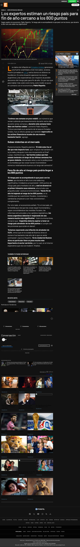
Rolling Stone (46, 531)
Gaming (41, 522)
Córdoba (51, 519)
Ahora (3, 519)
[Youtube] (38, 514)
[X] (34, 514)
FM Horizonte (58, 527)
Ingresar (64, 1)
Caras (32, 522)
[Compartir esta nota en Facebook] (3, 63)
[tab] (7, 345)
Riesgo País (21, 301)
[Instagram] (42, 514)
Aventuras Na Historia (37, 531)
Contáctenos (34, 535)
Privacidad (40, 535)
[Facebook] (30, 514)
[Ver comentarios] (77, 10)
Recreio (58, 531)
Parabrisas (40, 527)
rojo (25, 72)
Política (15, 519)
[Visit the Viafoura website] (49, 371)
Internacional (32, 519)
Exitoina (36, 522)
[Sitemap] (50, 514)
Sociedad (26, 519)
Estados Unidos (37, 67)
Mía (49, 527)
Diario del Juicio (50, 522)
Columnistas (9, 519)
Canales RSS (19, 535)
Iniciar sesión (43, 335)
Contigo (29, 531)
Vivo (45, 522)
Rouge (45, 527)
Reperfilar (56, 519)
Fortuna (35, 527)
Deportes (42, 519)
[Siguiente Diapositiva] (52, 319)
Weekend (30, 527)
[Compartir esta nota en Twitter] (3, 67)
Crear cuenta (49, 335)
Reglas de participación (53, 535)
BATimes (52, 527)
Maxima (62, 531)
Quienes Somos (26, 535)
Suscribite (72, 1)
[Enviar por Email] (3, 77)
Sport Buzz (52, 531)
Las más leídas (63, 54)
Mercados (29, 301)
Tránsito (62, 535)
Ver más (73, 94)
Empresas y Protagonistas (72, 519)
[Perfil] (40, 509)
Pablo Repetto (12, 301)
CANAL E (3, 10)
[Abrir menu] (1, 5)
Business (62, 519)
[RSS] (46, 514)
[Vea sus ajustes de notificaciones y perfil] (78, 1)
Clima (38, 519)
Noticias (28, 522)
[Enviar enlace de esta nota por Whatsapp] (3, 72)
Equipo (45, 535)
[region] (27, 353)
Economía (20, 519)
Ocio (47, 519)
